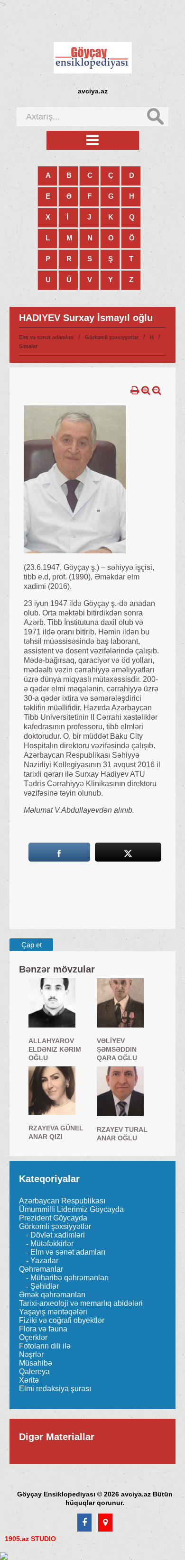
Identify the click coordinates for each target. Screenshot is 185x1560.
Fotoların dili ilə (45, 1346)
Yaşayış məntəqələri (53, 1312)
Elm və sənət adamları (46, 337)
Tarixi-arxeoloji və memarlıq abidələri (81, 1303)
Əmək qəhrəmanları (52, 1295)
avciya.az (93, 91)
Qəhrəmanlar (41, 1269)
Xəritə (29, 1380)
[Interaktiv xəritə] (105, 1523)
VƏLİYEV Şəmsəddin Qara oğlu (117, 1049)
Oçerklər (33, 1337)
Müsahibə (35, 1363)
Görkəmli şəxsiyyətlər (112, 337)
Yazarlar (44, 1261)
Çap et (31, 945)
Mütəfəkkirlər (52, 1243)
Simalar (28, 346)
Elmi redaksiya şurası (55, 1389)
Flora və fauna (43, 1329)
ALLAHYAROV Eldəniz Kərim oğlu (54, 1049)
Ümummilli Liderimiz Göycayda (71, 1209)
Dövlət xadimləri (57, 1235)
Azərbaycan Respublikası (62, 1201)
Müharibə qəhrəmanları (69, 1278)
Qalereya (34, 1371)
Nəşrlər (31, 1354)
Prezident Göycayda (53, 1218)
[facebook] (84, 1523)
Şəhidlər (44, 1286)
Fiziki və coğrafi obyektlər (61, 1320)
